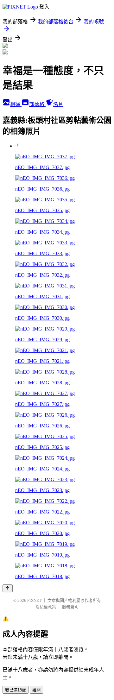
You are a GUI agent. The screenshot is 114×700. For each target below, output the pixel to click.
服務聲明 (70, 606)
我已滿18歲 (15, 690)
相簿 (16, 104)
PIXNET (34, 600)
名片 (58, 104)
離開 (36, 690)
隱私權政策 (45, 606)
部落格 (37, 104)
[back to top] (8, 588)
